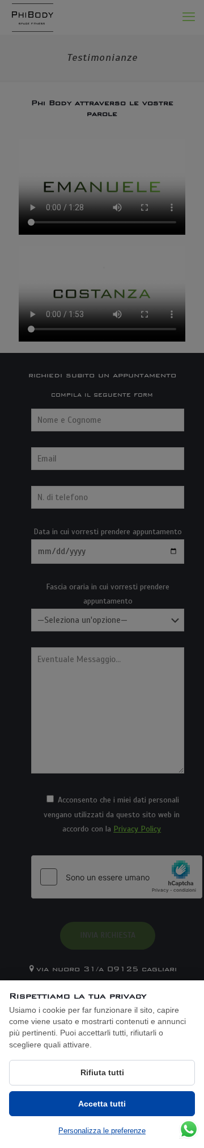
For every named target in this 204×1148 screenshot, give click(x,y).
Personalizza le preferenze (102, 1130)
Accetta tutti (102, 1103)
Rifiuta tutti (102, 1072)
